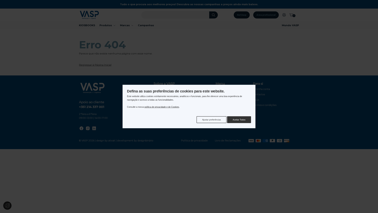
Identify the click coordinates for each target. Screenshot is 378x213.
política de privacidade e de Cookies (161, 107)
